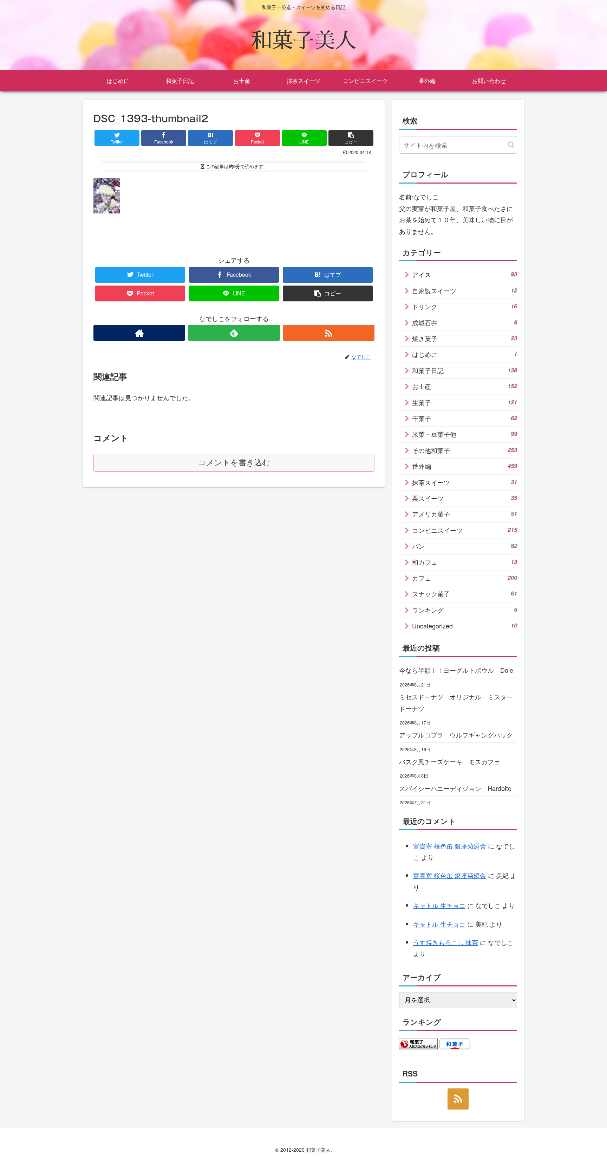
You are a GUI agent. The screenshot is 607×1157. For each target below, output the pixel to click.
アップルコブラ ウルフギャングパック (456, 734)
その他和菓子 (464, 450)
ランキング (464, 609)
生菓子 (464, 402)
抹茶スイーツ (464, 482)
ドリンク (464, 306)
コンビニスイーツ (464, 530)
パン (464, 545)
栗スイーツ (464, 498)
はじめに (464, 354)
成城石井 (464, 322)
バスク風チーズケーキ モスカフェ (449, 761)
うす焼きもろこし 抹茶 (445, 942)
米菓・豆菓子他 (464, 434)
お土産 (464, 386)
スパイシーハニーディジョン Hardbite (455, 788)
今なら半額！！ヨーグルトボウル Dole (456, 670)
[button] (511, 144)
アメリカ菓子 (464, 513)
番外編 (464, 466)
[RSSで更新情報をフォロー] (328, 333)
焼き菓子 (464, 338)
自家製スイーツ (464, 290)
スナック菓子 (464, 593)
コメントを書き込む (234, 462)
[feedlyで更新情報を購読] (234, 333)
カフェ (464, 577)
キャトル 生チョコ (439, 905)
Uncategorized (464, 625)
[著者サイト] (139, 333)
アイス (464, 274)
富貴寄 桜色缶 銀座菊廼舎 (449, 845)
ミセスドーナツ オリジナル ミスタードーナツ (456, 702)
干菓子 (464, 418)
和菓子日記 (464, 370)
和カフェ (464, 562)
